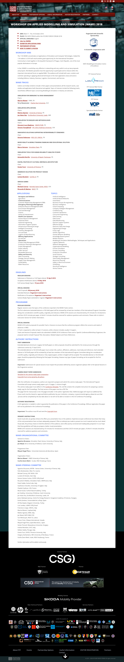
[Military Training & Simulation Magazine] (94, 115)
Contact (95, 15)
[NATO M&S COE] (94, 60)
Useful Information (54, 15)
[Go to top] (116, 656)
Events (24, 15)
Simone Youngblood (24, 127)
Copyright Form (52, 411)
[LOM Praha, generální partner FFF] (94, 83)
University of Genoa (35, 113)
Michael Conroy (23, 186)
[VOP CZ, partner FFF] (94, 107)
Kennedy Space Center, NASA (39, 186)
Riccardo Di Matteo (24, 189)
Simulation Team (34, 147)
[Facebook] (102, 1)
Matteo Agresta (23, 113)
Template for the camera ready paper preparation (33, 374)
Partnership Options (37, 15)
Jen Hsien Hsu (22, 115)
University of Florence (34, 167)
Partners (86, 15)
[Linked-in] (110, 1)
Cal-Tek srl (33, 177)
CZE (112, 9)
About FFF (15, 15)
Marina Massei (23, 100)
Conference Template (51, 387)
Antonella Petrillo (24, 157)
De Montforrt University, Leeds (37, 115)
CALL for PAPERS (25, 41)
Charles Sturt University (38, 103)
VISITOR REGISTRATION (72, 15)
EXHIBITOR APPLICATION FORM (30, 43)
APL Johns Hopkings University (42, 127)
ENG (106, 9)
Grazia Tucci (22, 167)
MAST (34, 189)
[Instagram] (108, 1)
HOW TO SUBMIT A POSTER (29, 48)
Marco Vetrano (23, 147)
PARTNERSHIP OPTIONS (27, 46)
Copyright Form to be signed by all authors (31, 377)
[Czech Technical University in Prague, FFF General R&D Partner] (95, 96)
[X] (105, 1)
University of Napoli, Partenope (41, 157)
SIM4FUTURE (39, 125)
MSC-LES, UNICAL (36, 137)
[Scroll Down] (65, 656)
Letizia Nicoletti (23, 177)
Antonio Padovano (24, 137)
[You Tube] (114, 1)
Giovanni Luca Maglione (26, 125)
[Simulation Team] (93, 46)
